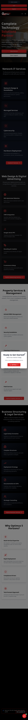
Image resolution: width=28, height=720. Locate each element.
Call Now (14, 365)
